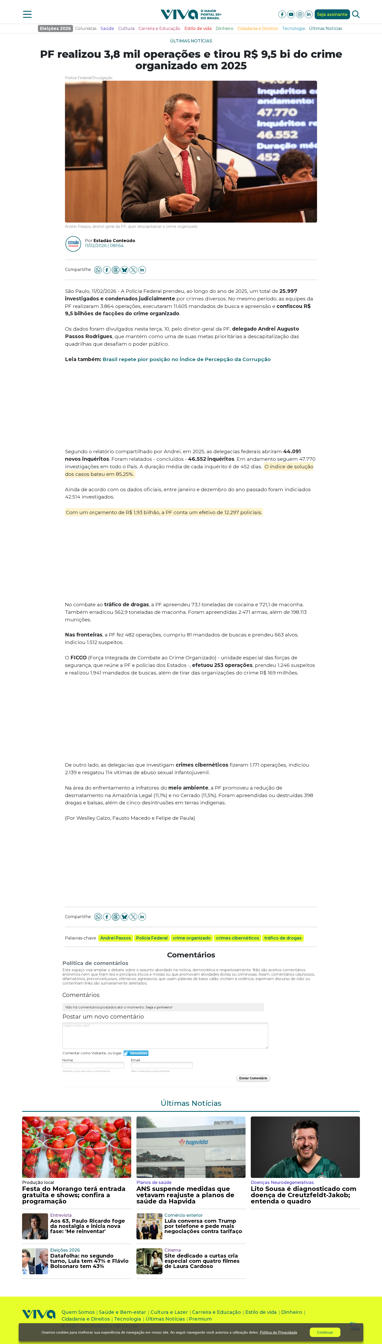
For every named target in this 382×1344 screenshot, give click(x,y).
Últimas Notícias (325, 28)
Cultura (126, 28)
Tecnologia (293, 28)
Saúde (107, 28)
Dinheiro (224, 28)
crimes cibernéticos (237, 938)
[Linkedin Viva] (309, 13)
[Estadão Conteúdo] (71, 244)
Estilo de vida (198, 28)
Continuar (325, 1332)
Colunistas (85, 28)
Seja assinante (332, 14)
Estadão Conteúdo (114, 240)
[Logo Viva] (38, 1320)
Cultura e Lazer (169, 1312)
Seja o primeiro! (159, 1007)
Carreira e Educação (159, 28)
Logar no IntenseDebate (136, 1053)
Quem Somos (78, 1312)
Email (135, 1060)
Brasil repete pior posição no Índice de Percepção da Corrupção (187, 359)
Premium (200, 1319)
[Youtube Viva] (291, 13)
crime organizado (192, 938)
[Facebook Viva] (282, 13)
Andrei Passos (115, 938)
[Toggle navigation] (27, 14)
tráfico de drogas (283, 938)
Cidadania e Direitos (258, 28)
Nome (67, 1060)
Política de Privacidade (278, 1332)
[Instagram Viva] (300, 13)
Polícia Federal (152, 938)
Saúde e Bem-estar (122, 1312)
